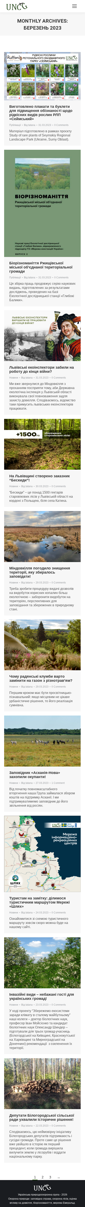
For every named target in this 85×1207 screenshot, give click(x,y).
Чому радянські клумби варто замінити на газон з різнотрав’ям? (40, 678)
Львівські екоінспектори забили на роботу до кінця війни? (41, 369)
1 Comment (58, 783)
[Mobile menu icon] (74, 6)
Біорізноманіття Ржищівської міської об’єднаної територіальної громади (40, 267)
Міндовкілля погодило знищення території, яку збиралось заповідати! (39, 572)
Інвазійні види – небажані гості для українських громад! (41, 996)
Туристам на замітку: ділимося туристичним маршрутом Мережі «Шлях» (39, 902)
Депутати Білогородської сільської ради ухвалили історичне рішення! (41, 1117)
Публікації (15, 125)
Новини (13, 377)
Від (29, 125)
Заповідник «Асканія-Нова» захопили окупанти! (34, 775)
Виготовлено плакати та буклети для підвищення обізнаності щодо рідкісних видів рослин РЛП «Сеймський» (40, 113)
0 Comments (61, 125)
